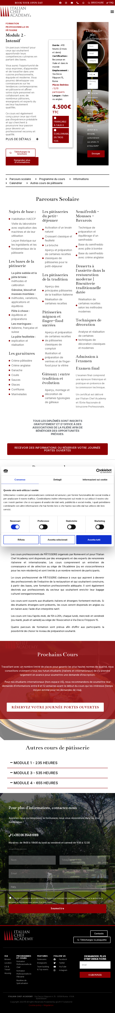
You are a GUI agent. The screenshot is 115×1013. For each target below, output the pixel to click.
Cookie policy (35, 1005)
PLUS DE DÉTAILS (18, 139)
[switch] (43, 526)
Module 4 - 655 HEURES (36, 783)
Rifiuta (21, 539)
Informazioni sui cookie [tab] (95, 479)
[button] (22, 138)
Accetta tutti (94, 539)
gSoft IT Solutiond (64, 1002)
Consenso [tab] (20, 479)
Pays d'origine (91, 69)
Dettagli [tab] (57, 479)
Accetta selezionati (57, 539)
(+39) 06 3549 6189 (25, 835)
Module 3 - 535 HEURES (36, 773)
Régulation (48, 1005)
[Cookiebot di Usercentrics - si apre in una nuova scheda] (98, 471)
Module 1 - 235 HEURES (36, 763)
